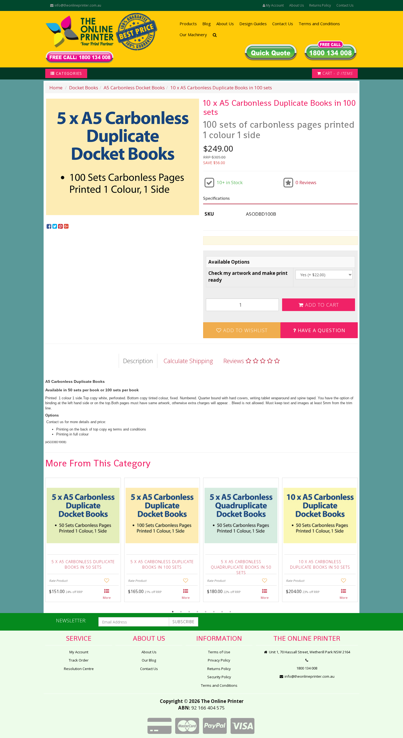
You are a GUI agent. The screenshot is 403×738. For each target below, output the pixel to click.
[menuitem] (49, 226)
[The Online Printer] (79, 39)
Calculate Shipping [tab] (188, 361)
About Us (296, 5)
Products (188, 23)
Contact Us (344, 5)
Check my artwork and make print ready (248, 276)
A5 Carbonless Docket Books (134, 87)
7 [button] (222, 611)
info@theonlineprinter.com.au (77, 5)
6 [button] (214, 611)
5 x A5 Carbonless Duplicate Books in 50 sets (83, 564)
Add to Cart (321, 304)
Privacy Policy (219, 660)
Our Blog (149, 660)
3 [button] (189, 611)
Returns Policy (320, 5)
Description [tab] (138, 361)
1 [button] (172, 611)
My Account (78, 651)
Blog (206, 23)
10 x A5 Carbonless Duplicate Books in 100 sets (221, 87)
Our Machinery (193, 34)
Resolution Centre (79, 668)
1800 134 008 (306, 668)
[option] (122, 157)
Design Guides (253, 23)
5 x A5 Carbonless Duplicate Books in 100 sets (162, 564)
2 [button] (181, 611)
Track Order (79, 660)
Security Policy (219, 676)
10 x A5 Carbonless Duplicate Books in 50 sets (320, 564)
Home (56, 87)
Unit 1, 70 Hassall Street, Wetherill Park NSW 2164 (309, 651)
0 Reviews (306, 182)
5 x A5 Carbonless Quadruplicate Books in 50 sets (241, 565)
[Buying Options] (107, 594)
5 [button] (205, 611)
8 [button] (230, 611)
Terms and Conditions (319, 23)
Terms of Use (219, 651)
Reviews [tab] (234, 361)
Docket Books (83, 87)
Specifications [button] (216, 198)
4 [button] (197, 611)
